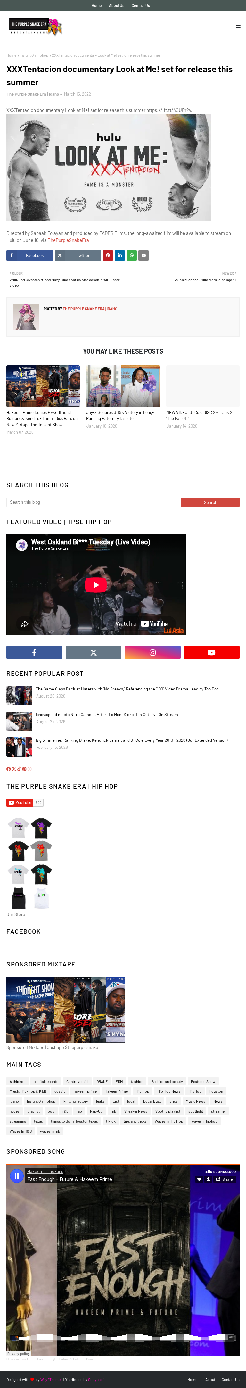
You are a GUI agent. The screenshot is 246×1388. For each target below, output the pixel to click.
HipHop (195, 1091)
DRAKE (102, 1081)
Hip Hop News (169, 1091)
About (210, 1379)
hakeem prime (85, 1091)
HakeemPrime (116, 1091)
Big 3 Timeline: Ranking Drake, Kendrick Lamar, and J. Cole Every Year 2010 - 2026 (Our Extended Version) (131, 740)
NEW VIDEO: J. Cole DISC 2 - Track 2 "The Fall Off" (199, 415)
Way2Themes (51, 1379)
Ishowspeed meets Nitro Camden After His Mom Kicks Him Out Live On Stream (107, 714)
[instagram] (153, 652)
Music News (195, 1101)
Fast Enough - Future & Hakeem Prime (65, 1359)
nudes (15, 1111)
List (116, 1101)
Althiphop (18, 1081)
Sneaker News (135, 1111)
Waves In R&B (21, 1131)
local (131, 1101)
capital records (46, 1081)
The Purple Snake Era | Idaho (33, 93)
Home (97, 5)
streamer (218, 1111)
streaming (18, 1121)
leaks (100, 1101)
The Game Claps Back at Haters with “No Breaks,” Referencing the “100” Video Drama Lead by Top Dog (127, 688)
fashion (137, 1081)
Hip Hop (142, 1091)
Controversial (77, 1081)
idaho (14, 1101)
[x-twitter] (94, 652)
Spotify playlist (167, 1111)
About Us (116, 5)
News (218, 1101)
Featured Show (203, 1081)
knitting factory (75, 1101)
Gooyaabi (96, 1379)
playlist (34, 1111)
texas (38, 1121)
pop (51, 1111)
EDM (119, 1081)
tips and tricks (135, 1121)
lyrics (173, 1101)
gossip (60, 1091)
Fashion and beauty (167, 1081)
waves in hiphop (204, 1121)
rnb (113, 1111)
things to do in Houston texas (74, 1121)
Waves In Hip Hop (169, 1121)
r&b (65, 1111)
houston (216, 1091)
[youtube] (212, 652)
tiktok (111, 1121)
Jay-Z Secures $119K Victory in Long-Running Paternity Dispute (120, 415)
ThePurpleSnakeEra (68, 240)
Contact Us (141, 5)
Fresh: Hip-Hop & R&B (28, 1091)
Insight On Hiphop (34, 55)
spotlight (195, 1111)
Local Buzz (152, 1101)
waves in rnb (50, 1131)
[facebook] (34, 652)
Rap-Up (96, 1111)
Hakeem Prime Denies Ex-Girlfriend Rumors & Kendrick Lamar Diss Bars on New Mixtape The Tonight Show (42, 418)
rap (79, 1111)
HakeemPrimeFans (20, 1359)
